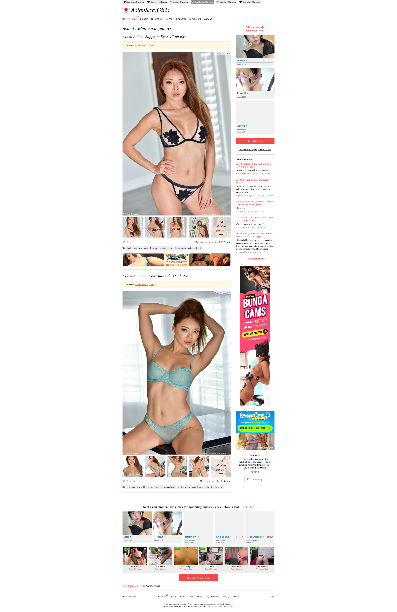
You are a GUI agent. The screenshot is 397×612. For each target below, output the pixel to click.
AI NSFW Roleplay (248, 149)
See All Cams (255, 141)
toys (217, 487)
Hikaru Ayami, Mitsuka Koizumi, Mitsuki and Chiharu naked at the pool (254, 235)
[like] (124, 242)
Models (182, 18)
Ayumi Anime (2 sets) (144, 45)
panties (163, 248)
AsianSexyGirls (150, 9)
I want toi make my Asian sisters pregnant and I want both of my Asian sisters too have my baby (254, 189)
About (208, 18)
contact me (232, 606)
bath (128, 487)
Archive (158, 19)
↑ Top (271, 596)
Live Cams (131, 18)
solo (196, 248)
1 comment (208, 480)
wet (221, 487)
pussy (170, 248)
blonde (129, 248)
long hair (154, 248)
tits (201, 248)
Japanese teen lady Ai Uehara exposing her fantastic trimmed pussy (254, 219)
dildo (143, 487)
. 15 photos (154, 36)
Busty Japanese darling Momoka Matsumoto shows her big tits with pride (255, 203)
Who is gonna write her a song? (249, 223)
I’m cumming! (255, 479)
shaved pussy (180, 248)
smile (190, 248)
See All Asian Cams (198, 578)
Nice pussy (240, 207)
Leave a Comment (207, 241)
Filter (145, 18)
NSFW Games (264, 149)
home (146, 248)
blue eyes (138, 248)
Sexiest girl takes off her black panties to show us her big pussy (253, 165)
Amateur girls (213, 596)
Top (171, 18)
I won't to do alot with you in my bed (252, 170)
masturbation (170, 487)
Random (196, 18)
